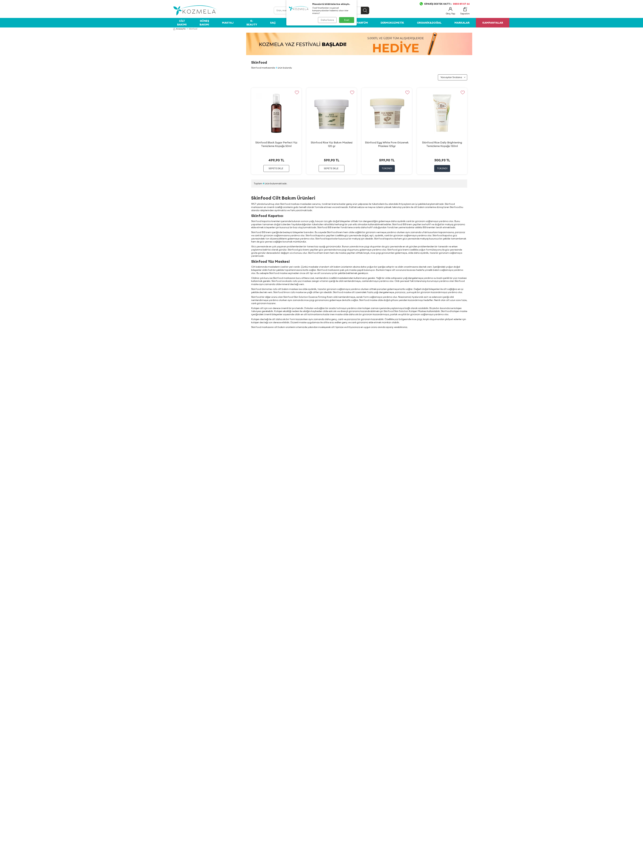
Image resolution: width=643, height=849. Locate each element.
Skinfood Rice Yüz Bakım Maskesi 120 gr (331, 144)
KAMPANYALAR (492, 22)
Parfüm (362, 22)
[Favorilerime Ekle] (297, 93)
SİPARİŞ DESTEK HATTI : (447, 3)
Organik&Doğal (429, 22)
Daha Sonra (327, 19)
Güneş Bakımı (204, 22)
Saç (273, 22)
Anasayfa (181, 28)
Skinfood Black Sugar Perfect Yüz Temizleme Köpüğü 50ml (276, 144)
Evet (346, 19)
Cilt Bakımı (182, 22)
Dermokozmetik (392, 22)
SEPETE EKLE (276, 168)
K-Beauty (251, 22)
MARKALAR (462, 22)
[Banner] (359, 44)
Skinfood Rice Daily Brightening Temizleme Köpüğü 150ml (442, 144)
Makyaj (228, 22)
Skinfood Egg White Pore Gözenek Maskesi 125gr (387, 144)
